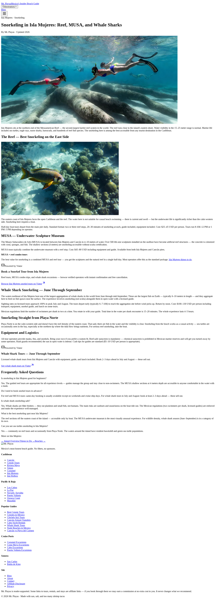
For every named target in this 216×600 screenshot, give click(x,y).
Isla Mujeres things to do (180, 259)
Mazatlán (11, 500)
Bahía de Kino (14, 564)
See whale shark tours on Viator (16, 366)
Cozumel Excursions (16, 542)
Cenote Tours (13, 462)
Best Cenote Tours (15, 512)
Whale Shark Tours (16, 525)
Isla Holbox (12, 476)
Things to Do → (27, 441)
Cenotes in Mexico (16, 515)
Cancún (10, 460)
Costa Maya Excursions (18, 545)
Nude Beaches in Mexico (19, 528)
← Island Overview (10, 441)
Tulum (10, 468)
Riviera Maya (13, 465)
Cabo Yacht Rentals (16, 522)
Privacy (10, 586)
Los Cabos (12, 487)
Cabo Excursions (15, 547)
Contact (10, 581)
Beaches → (40, 441)
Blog (3, 9)
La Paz (10, 490)
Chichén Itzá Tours (16, 517)
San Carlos (12, 561)
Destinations (9, 7)
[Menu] (4, 13)
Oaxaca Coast (13, 498)
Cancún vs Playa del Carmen (20, 530)
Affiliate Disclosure (16, 583)
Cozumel (11, 470)
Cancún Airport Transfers (19, 520)
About (10, 578)
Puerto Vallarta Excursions (19, 550)
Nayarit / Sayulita (15, 493)
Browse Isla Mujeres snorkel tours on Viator (21, 283)
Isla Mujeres (12, 473)
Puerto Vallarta (14, 495)
